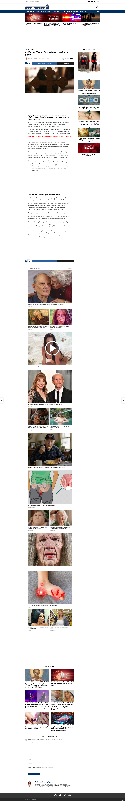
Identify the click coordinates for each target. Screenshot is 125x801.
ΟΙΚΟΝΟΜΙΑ (43, 11)
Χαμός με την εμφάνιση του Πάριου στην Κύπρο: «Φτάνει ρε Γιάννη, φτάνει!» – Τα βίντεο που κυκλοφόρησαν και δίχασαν (37, 706)
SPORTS (54, 11)
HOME (27, 11)
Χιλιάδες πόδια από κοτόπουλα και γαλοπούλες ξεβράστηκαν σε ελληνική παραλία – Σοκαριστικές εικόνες (89, 107)
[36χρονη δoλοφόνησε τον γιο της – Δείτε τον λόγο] (72, 17)
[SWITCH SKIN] (97, 11)
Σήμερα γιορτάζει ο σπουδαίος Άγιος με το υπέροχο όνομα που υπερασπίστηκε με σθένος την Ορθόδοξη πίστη (36, 685)
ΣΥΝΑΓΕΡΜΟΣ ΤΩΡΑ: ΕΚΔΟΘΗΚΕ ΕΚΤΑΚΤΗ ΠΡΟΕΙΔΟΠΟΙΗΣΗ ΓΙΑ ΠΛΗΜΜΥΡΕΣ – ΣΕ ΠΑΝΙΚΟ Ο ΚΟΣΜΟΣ (52, 24)
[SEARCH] (99, 11)
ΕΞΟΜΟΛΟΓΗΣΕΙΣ (74, 11)
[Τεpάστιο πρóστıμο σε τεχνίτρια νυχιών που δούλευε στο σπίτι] (37, 719)
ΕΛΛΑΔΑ (37, 11)
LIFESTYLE (59, 11)
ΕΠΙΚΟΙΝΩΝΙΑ (37, 1)
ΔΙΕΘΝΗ (48, 11)
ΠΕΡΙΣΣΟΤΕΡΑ (83, 11)
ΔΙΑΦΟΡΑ (72, 724)
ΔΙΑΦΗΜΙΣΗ (32, 1)
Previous (25, 20)
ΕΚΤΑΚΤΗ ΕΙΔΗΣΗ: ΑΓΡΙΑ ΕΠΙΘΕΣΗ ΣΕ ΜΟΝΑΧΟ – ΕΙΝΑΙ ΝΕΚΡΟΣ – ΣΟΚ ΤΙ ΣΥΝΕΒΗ (90, 24)
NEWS (41, 681)
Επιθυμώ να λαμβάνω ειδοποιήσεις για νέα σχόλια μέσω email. (40, 767)
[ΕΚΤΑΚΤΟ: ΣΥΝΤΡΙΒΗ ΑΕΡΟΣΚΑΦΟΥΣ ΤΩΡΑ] (34, 17)
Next (99, 20)
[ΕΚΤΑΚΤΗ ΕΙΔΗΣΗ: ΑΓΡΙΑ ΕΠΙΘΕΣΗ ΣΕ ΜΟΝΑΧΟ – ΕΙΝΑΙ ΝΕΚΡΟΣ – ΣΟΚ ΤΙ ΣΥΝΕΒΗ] (90, 17)
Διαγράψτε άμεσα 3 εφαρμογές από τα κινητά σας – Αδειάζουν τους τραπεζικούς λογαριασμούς (62, 728)
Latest (97, 7)
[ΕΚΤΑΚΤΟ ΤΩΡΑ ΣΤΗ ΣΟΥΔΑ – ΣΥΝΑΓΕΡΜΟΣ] (89, 148)
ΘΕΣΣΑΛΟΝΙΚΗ (67, 11)
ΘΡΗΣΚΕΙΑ (46, 681)
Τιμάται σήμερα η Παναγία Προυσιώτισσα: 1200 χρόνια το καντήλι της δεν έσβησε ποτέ (89, 140)
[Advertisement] (62, 37)
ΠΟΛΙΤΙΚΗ (32, 11)
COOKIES (27, 1)
